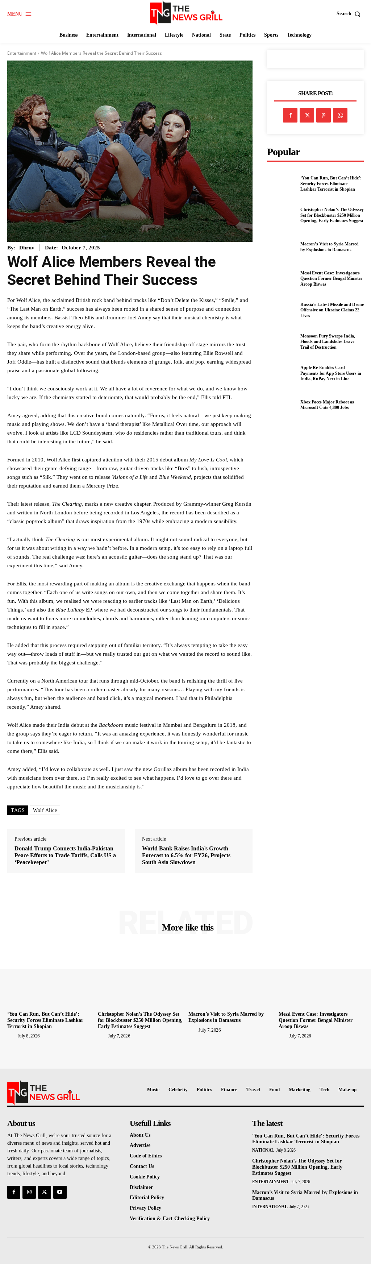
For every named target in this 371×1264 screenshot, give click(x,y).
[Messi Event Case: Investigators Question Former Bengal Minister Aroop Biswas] (281, 279)
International (270, 1206)
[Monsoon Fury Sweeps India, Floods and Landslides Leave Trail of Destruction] (281, 342)
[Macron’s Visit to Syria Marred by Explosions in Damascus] (281, 247)
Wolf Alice (45, 810)
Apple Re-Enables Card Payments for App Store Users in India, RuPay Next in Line (330, 373)
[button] (350, 13)
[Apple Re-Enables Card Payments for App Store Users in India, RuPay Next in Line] (281, 373)
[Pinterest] (323, 115)
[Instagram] (29, 1192)
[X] (307, 115)
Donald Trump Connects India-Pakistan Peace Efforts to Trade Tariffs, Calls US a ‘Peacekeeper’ (65, 855)
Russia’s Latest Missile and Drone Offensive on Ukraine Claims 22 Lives (332, 310)
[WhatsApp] (340, 115)
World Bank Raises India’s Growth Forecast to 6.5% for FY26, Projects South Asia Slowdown (186, 855)
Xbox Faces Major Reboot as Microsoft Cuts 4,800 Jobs (327, 404)
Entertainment (21, 53)
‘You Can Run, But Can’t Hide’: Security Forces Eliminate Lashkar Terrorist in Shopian (331, 183)
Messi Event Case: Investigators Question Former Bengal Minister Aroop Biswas (331, 278)
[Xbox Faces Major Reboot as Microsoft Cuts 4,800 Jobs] (281, 405)
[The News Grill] (186, 13)
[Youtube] (59, 1192)
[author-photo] (12, 1036)
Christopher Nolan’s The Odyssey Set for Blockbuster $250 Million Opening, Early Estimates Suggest (332, 215)
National (263, 1150)
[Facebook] (290, 115)
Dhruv (26, 247)
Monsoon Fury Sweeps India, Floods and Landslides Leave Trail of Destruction (327, 341)
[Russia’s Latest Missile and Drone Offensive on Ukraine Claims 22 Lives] (281, 310)
